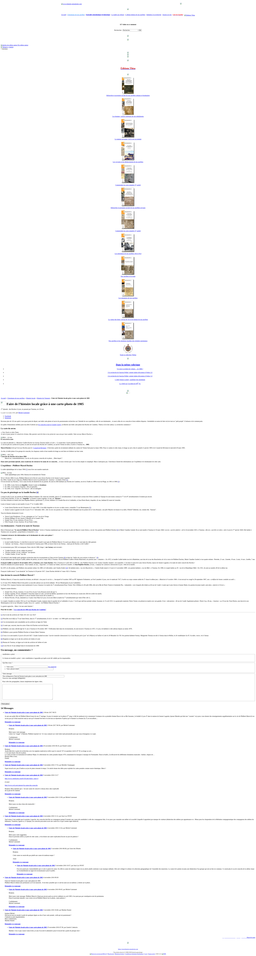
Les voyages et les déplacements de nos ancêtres (128, 162)
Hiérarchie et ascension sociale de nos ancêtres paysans (128, 208)
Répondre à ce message (12, 722)
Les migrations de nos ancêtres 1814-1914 (128, 253)
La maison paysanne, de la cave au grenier (128, 139)
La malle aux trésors (117, 15)
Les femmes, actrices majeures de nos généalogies (128, 116)
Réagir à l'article (7, 47)
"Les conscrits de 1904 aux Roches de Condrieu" (29, 609)
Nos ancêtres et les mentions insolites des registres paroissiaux (128, 341)
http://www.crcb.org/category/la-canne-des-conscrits (21, 785)
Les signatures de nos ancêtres (128, 298)
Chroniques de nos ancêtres (16, 398)
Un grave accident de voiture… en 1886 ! (130, 369)
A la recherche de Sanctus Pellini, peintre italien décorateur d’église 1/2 (130, 376)
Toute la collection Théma (128, 355)
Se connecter (52, 667)
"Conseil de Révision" (40, 448)
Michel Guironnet (24, 413)
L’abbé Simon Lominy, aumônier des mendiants (130, 380)
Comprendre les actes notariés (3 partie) (128, 185)
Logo (145, 954)
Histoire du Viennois (43, 398)
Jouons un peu (167, 15)
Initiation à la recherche (153, 15)
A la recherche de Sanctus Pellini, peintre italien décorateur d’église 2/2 (130, 372)
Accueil (63, 15)
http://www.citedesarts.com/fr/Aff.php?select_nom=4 (21, 778)
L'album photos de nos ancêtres (135, 15)
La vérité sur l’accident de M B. (130, 384)
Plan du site (111, 954)
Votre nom (9, 667)
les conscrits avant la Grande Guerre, (49, 424)
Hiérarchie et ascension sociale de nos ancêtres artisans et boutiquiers (128, 95)
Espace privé (151, 954)
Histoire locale (30, 398)
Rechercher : (118, 30)
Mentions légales (119, 954)
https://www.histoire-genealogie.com (128, 949)
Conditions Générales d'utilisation (134, 954)
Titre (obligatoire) (7, 676)
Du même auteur (22, 45)
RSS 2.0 (104, 954)
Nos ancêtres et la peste (128, 276)
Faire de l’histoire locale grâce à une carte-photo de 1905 (24, 712)
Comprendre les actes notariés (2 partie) (128, 231)
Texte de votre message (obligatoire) (13, 678)
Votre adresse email (12, 669)
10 (66, 568)
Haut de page (251, 937)
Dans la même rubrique (128, 364)
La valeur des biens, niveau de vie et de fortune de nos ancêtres (128, 319)
